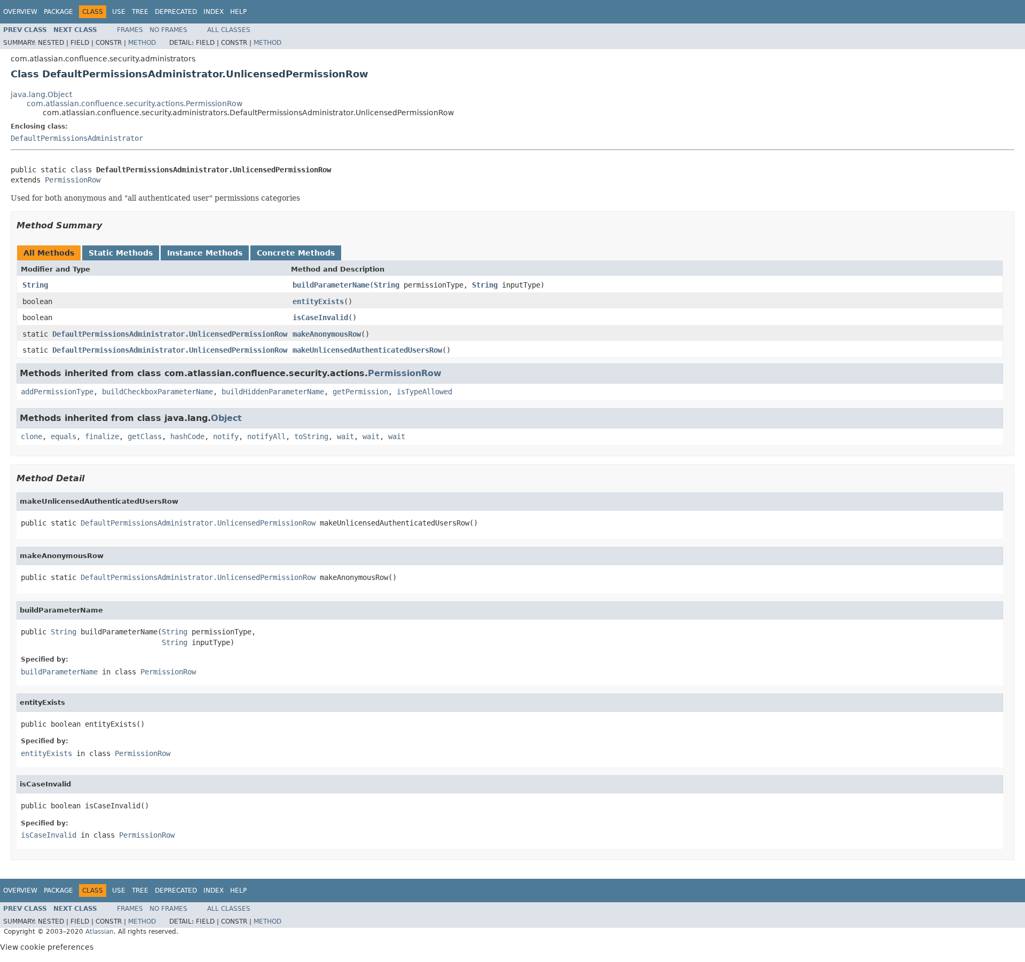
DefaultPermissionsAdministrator (77, 138)
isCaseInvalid (320, 317)
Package (58, 11)
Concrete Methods (296, 253)
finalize (102, 436)
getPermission (360, 391)
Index (213, 11)
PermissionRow (72, 180)
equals (63, 436)
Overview (20, 11)
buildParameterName (331, 285)
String (35, 285)
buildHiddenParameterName (273, 391)
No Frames (168, 30)
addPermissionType (57, 391)
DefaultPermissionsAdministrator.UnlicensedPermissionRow (169, 334)
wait (345, 436)
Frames (130, 30)
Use (118, 11)
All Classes (228, 30)
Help (238, 11)
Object (226, 418)
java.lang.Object (41, 94)
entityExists (318, 301)
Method (142, 42)
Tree (140, 11)
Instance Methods (204, 253)
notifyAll (266, 436)
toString (311, 436)
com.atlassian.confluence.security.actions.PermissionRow (134, 103)
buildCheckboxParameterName (157, 391)
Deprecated (176, 11)
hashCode (187, 436)
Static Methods (121, 253)
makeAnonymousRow (327, 334)
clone (31, 436)
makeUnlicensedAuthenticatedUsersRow (367, 350)
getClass (145, 436)
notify (226, 436)
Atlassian (99, 931)
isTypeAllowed (424, 391)
